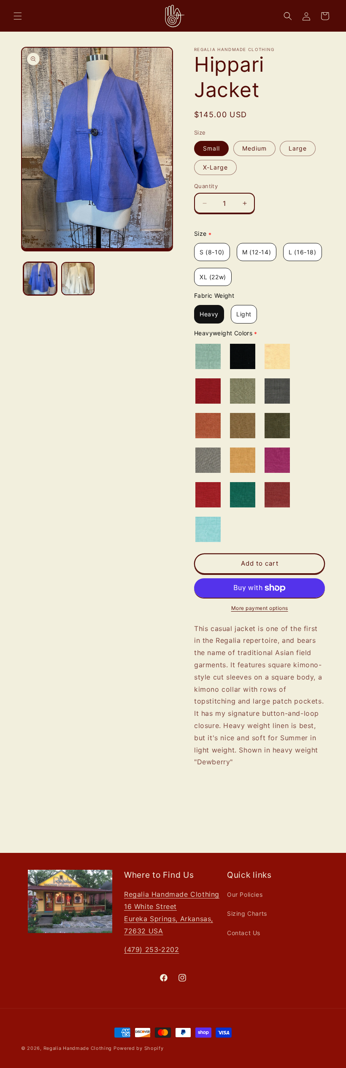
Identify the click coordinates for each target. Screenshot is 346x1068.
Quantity (206, 186)
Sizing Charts (247, 913)
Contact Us (243, 932)
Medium (254, 148)
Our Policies (244, 894)
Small (211, 148)
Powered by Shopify (139, 1048)
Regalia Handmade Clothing (77, 1048)
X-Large (215, 167)
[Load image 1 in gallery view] (40, 279)
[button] (17, 16)
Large (298, 148)
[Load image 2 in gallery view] (78, 279)
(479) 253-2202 (151, 949)
